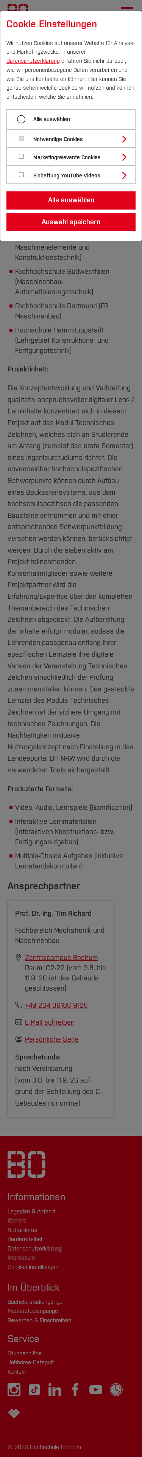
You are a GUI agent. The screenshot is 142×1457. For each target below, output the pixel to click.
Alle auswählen (51, 119)
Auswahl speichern (71, 222)
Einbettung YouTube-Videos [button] (66, 175)
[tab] (74, 138)
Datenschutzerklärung (33, 61)
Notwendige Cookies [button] (58, 139)
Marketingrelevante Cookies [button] (67, 157)
